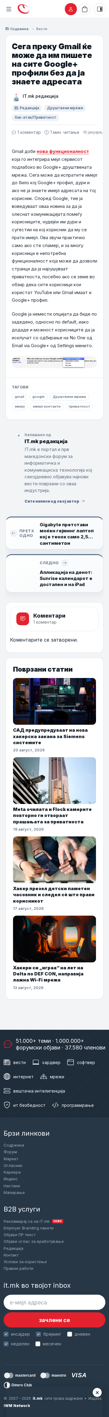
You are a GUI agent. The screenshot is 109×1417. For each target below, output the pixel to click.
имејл (20, 406)
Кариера (12, 1172)
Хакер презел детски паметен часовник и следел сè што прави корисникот (53, 895)
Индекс (11, 1178)
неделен (20, 1343)
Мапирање (14, 1192)
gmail (19, 397)
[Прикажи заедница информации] (100, 9)
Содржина (19, 29)
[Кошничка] (85, 9)
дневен (82, 1334)
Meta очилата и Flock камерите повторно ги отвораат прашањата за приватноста (52, 815)
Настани (12, 1185)
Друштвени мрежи (65, 108)
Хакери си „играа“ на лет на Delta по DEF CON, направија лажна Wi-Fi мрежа (48, 974)
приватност (79, 406)
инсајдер (20, 1334)
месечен (52, 1343)
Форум (10, 1151)
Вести (41, 29)
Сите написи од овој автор (52, 501)
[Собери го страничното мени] (9, 9)
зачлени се (54, 1320)
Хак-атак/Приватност (35, 117)
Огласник (13, 1165)
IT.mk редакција (40, 96)
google (38, 397)
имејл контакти (47, 406)
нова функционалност (63, 151)
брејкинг (52, 1334)
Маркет (11, 1158)
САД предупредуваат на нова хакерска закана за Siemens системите (50, 736)
